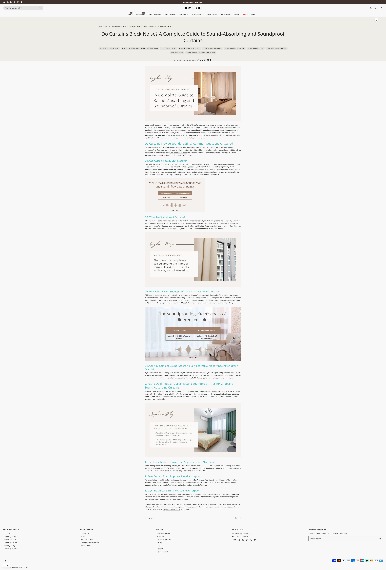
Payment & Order (87, 540)
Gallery (159, 543)
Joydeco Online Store (171, 509)
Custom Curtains (154, 14)
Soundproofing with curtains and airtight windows (201, 52)
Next (236, 518)
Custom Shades (169, 14)
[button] (370, 8)
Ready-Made (183, 14)
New (129, 14)
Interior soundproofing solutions (212, 48)
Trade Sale (161, 537)
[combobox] (20, 8)
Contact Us (85, 533)
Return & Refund (10, 540)
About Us (7, 533)
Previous (150, 518)
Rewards (160, 549)
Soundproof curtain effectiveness (276, 48)
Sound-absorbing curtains (255, 48)
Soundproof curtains (177, 52)
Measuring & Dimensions (90, 543)
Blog (158, 546)
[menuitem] (41, 533)
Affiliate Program (163, 533)
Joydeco (21, 567)
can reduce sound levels (228, 300)
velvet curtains (175, 468)
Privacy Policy (9, 546)
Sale (244, 14)
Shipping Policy (10, 537)
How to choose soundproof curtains (189, 48)
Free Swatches (197, 14)
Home (100, 27)
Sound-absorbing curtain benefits (234, 48)
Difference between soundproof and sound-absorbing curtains (140, 48)
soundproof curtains (179, 153)
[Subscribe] (380, 538)
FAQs (83, 537)
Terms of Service (10, 543)
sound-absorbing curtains (159, 295)
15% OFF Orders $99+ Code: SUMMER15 (193, 2)
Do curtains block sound (168, 48)
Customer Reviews (164, 540)
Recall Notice (86, 546)
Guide (106, 27)
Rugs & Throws (212, 14)
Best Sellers (140, 14)
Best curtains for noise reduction (109, 48)
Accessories (225, 14)
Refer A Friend (162, 552)
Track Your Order (10, 549)
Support (253, 14)
